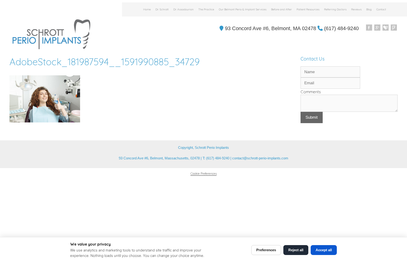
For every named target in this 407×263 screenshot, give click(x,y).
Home (147, 9)
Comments (311, 91)
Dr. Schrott (162, 9)
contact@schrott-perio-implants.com (260, 158)
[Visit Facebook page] (369, 27)
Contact (381, 9)
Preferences (266, 250)
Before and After (281, 9)
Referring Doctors (335, 9)
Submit (311, 117)
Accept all (324, 250)
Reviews (356, 9)
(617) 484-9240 (341, 28)
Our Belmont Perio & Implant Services (242, 9)
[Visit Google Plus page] (377, 27)
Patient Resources (308, 9)
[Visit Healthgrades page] (386, 27)
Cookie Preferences (204, 173)
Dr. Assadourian (183, 9)
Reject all (295, 250)
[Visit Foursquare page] (394, 27)
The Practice (206, 9)
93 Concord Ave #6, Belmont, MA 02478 (270, 28)
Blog (369, 9)
